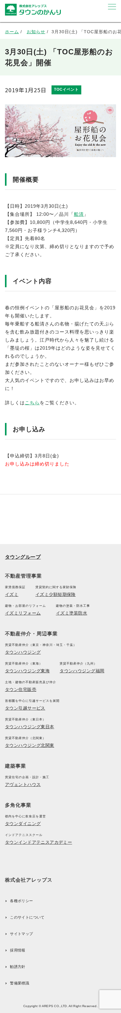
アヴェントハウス (23, 784)
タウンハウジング (23, 652)
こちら (32, 402)
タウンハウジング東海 (27, 670)
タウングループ (23, 557)
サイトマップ (21, 934)
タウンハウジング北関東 (29, 745)
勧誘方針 (17, 967)
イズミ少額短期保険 (55, 594)
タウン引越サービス (25, 708)
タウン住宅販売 (20, 689)
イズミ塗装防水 (71, 613)
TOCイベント (66, 89)
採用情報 (17, 950)
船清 (79, 214)
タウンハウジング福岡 (82, 670)
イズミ (11, 594)
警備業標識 (19, 983)
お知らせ (36, 31)
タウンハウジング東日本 (29, 726)
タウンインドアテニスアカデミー (38, 842)
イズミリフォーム (23, 613)
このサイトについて (27, 917)
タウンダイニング (23, 823)
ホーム (12, 31)
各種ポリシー (21, 901)
